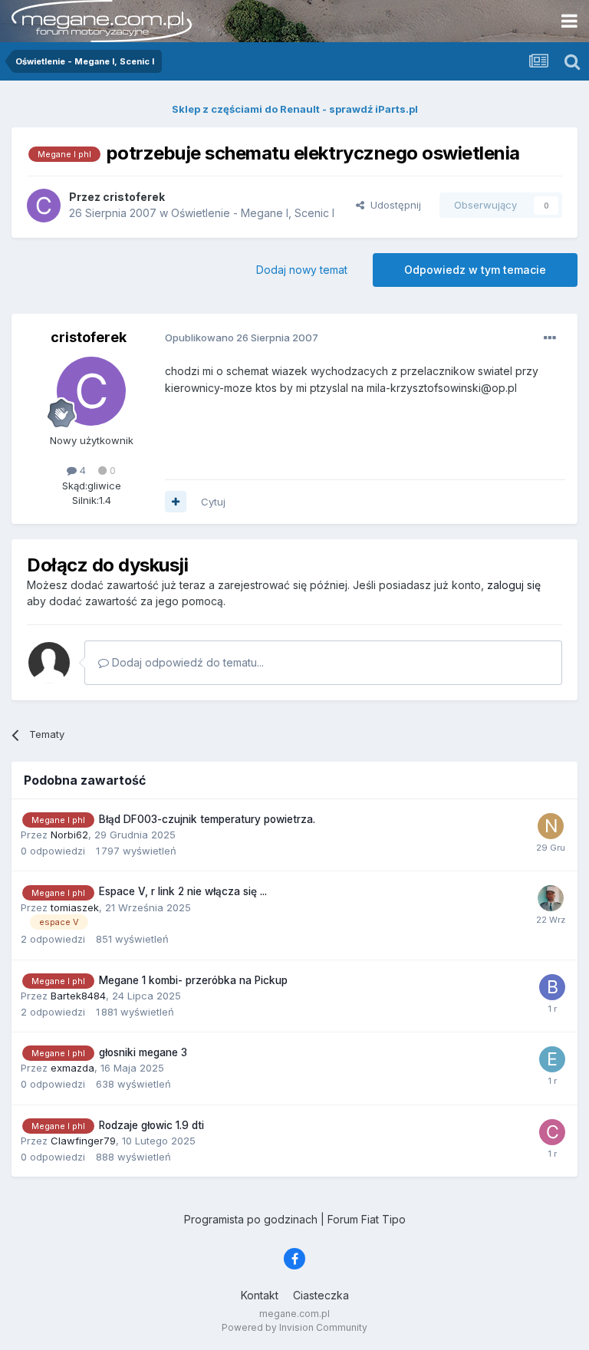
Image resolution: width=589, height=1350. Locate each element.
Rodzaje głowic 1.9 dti (151, 1125)
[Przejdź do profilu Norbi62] (551, 826)
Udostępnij (392, 205)
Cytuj (213, 502)
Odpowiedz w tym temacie (475, 269)
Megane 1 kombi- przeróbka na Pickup (193, 980)
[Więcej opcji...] (550, 338)
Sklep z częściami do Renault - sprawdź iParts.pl (295, 109)
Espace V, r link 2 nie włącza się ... (183, 891)
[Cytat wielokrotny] (175, 501)
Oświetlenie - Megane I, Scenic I (252, 212)
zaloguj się (514, 584)
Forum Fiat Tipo (366, 1219)
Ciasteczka (321, 1295)
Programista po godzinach (251, 1219)
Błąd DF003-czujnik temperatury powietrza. (207, 819)
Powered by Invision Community (294, 1327)
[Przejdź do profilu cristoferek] (44, 205)
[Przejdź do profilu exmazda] (552, 1059)
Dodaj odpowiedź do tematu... (186, 662)
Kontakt (259, 1295)
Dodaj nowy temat (301, 269)
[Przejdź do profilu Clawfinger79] (552, 1132)
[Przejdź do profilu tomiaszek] (551, 898)
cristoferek (89, 337)
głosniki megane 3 (143, 1052)
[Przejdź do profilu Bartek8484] (552, 987)
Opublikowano (241, 337)
